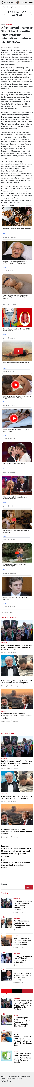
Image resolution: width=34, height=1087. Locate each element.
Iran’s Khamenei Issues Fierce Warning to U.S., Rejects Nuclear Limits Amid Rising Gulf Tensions (16, 647)
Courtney (16, 47)
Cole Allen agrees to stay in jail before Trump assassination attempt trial (16, 682)
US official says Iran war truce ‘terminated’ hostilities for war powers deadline (16, 716)
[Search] (31, 13)
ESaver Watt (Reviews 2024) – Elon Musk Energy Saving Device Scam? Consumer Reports (22, 1058)
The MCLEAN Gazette (17, 13)
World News (9, 24)
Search (4, 884)
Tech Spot (16, 1015)
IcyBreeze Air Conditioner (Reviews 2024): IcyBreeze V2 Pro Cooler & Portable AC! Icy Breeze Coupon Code (23, 1040)
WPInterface (5, 1081)
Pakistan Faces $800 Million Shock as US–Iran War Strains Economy (22, 976)
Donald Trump (8, 612)
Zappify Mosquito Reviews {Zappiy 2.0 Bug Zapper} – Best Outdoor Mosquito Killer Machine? (22, 1022)
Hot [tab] (17, 990)
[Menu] (3, 13)
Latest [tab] (27, 990)
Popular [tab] (6, 990)
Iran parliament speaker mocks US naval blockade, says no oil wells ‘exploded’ (23, 959)
